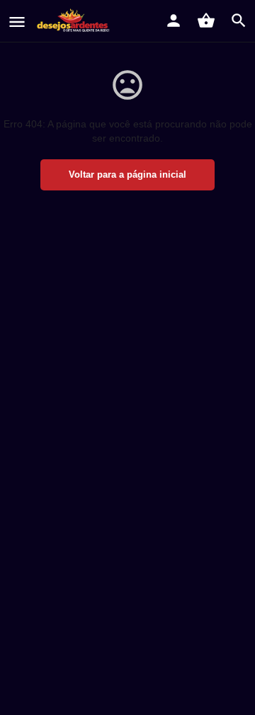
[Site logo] (76, 21)
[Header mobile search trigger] (239, 20)
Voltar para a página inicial (127, 174)
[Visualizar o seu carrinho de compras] (206, 20)
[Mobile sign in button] (173, 20)
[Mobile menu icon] (17, 21)
